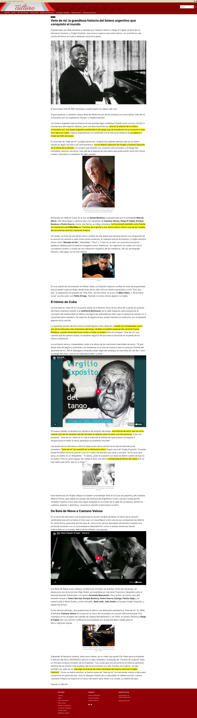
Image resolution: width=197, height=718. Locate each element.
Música (53, 17)
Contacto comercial (93, 700)
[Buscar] (195, 6)
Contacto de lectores (93, 698)
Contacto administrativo (94, 695)
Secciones (61, 692)
